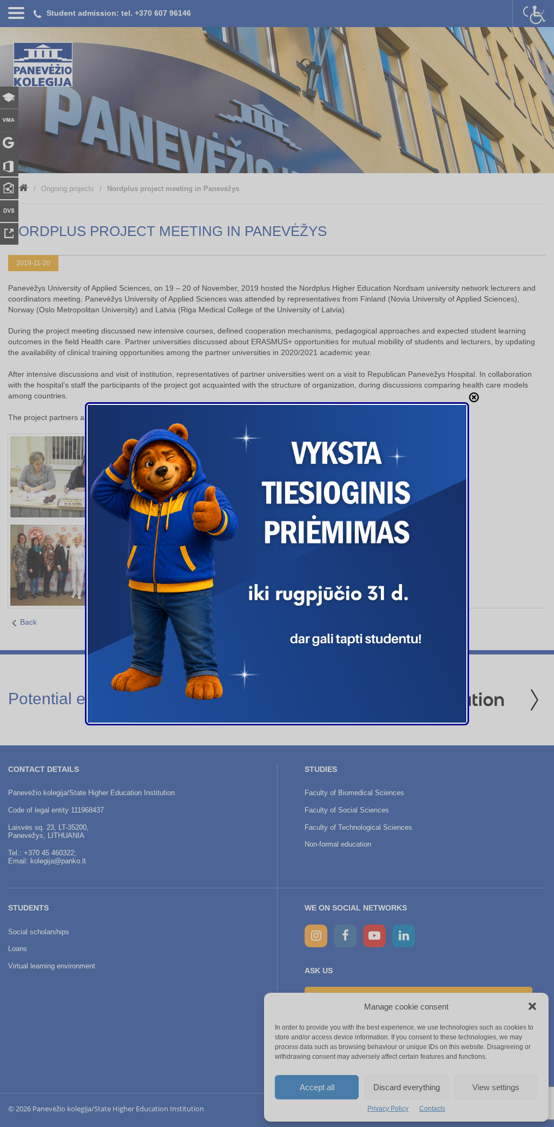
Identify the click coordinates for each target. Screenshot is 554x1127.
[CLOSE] (474, 397)
